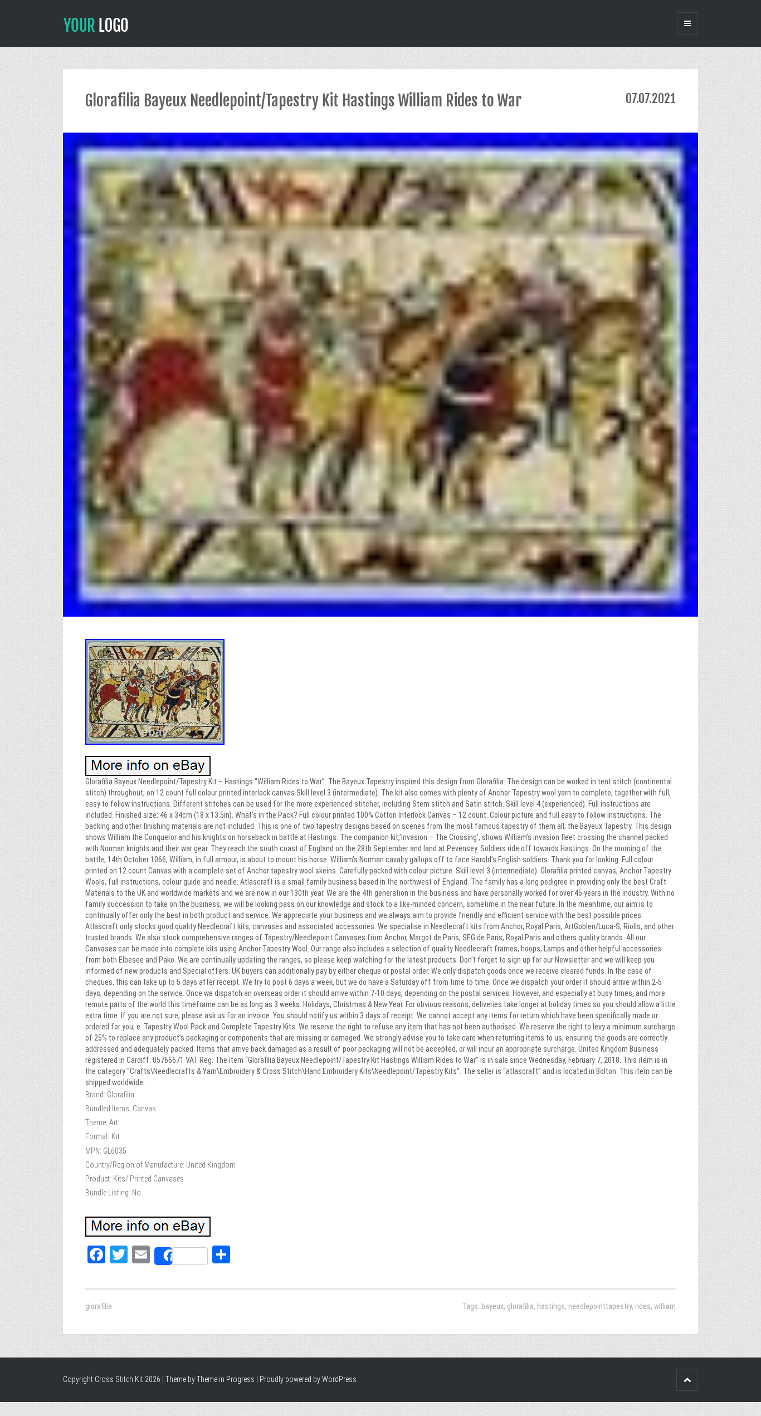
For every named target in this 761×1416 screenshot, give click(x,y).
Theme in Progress (226, 1379)
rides (643, 1306)
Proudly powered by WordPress (308, 1379)
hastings (551, 1306)
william (665, 1306)
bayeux (492, 1306)
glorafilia (98, 1306)
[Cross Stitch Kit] (96, 23)
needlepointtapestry (600, 1306)
